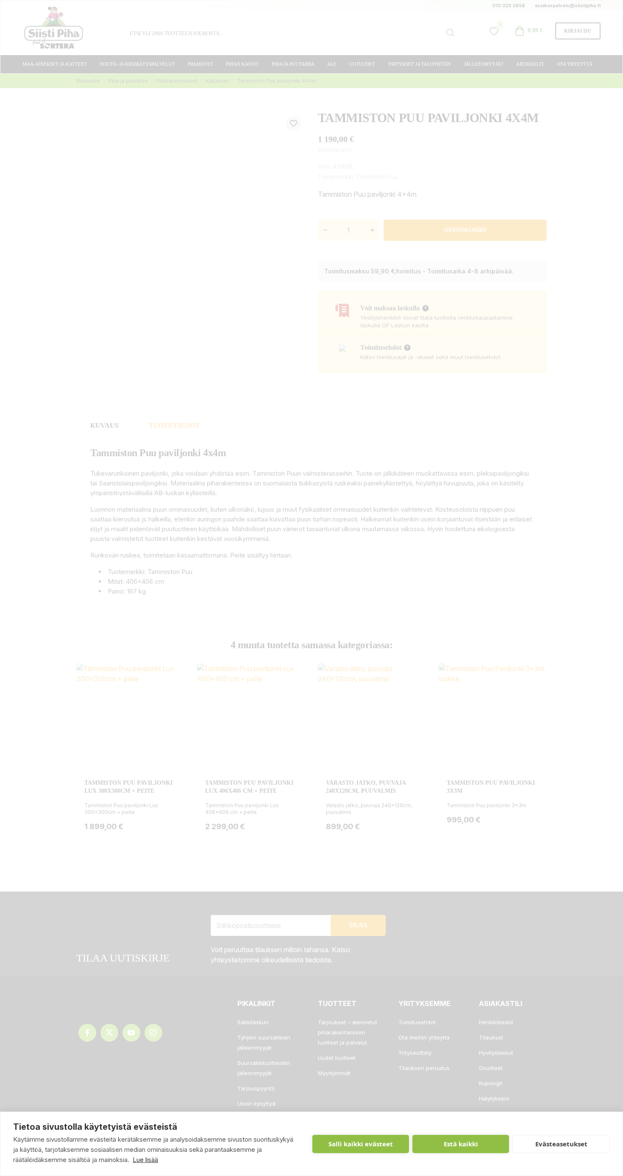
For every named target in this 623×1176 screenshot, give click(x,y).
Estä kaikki (461, 1144)
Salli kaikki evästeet (360, 1144)
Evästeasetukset (561, 1144)
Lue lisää (145, 1160)
